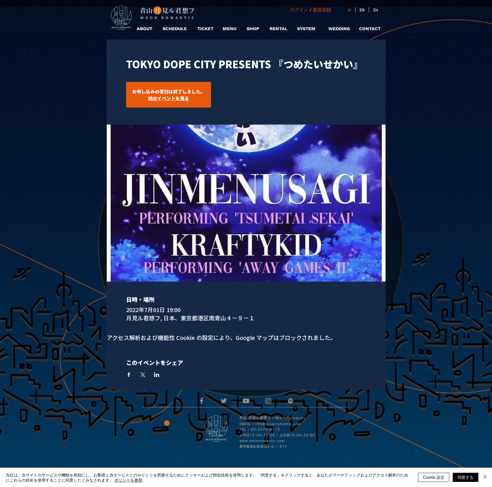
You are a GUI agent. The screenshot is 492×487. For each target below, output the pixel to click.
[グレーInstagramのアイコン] (268, 401)
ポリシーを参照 (128, 480)
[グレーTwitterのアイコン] (224, 401)
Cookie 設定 (433, 477)
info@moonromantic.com (278, 424)
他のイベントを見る (168, 98)
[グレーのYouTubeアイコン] (246, 401)
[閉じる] (485, 477)
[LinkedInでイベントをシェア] (156, 374)
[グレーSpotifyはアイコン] (290, 401)
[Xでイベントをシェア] (142, 374)
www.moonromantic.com (262, 440)
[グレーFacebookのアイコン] (202, 401)
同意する (465, 477)
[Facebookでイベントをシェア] (129, 374)
